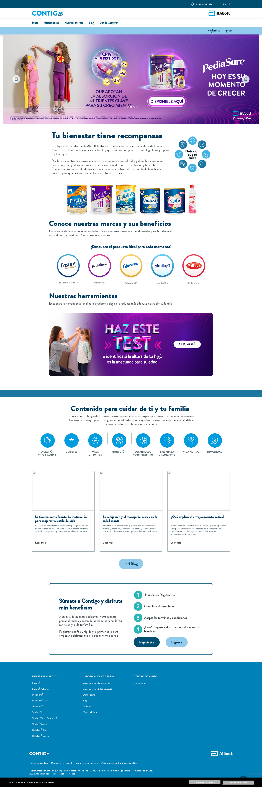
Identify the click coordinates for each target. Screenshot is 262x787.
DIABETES (71, 452)
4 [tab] (134, 107)
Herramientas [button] (51, 23)
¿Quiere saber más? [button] (238, 782)
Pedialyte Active (40, 736)
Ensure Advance (40, 689)
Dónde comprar (90, 695)
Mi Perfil (87, 706)
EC (224, 4)
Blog (85, 701)
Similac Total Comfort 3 (44, 718)
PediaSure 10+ (40, 701)
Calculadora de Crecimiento (96, 683)
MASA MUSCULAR (95, 453)
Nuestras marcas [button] (74, 23)
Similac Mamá (39, 724)
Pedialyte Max (39, 730)
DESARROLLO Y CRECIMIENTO (143, 453)
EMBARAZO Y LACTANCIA (167, 453)
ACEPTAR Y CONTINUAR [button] (205, 782)
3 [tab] (131, 107)
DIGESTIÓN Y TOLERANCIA (47, 453)
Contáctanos (140, 683)
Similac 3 (37, 712)
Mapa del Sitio (90, 712)
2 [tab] (128, 107)
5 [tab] (137, 107)
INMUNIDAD (214, 452)
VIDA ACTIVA (191, 452)
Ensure (36, 683)
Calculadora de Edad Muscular (98, 689)
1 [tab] (124, 107)
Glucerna (37, 706)
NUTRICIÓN (119, 452)
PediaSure (37, 695)
